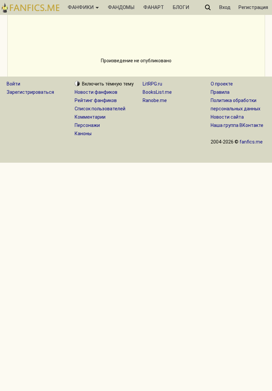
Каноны (83, 133)
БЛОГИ (181, 7)
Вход (225, 7)
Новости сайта (227, 117)
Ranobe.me (155, 100)
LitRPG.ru (152, 83)
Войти (13, 83)
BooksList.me (157, 92)
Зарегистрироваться (30, 92)
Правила (220, 92)
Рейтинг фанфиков (96, 100)
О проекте (222, 83)
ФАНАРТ (153, 7)
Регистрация (253, 7)
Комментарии (90, 117)
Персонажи (87, 125)
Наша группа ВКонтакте (237, 125)
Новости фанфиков (96, 92)
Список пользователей (100, 108)
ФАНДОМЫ (121, 7)
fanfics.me (251, 141)
